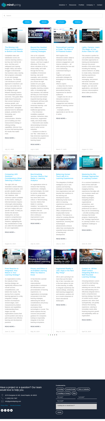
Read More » (10, 138)
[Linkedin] (2, 410)
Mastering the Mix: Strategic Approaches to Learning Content (90, 176)
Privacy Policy (4, 405)
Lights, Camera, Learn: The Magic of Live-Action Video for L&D (91, 49)
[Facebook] (11, 410)
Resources (72, 5)
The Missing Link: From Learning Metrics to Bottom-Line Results (14, 49)
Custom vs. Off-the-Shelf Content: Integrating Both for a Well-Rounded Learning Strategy (90, 273)
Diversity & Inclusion (15, 405)
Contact (99, 5)
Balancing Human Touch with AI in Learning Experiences (64, 176)
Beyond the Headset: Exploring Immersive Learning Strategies (39, 49)
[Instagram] (5, 410)
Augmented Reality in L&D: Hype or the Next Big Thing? (65, 271)
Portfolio (81, 5)
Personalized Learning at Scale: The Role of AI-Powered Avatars (65, 49)
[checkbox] (60, 389)
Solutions (62, 5)
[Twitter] (8, 410)
